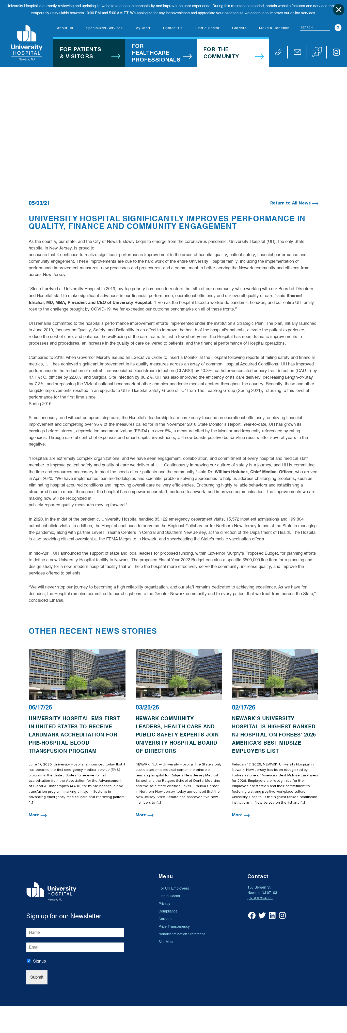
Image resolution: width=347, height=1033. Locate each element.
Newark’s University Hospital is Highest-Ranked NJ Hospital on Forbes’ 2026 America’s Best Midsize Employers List (274, 734)
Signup (39, 961)
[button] (317, 52)
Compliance (168, 911)
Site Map (166, 942)
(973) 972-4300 (260, 898)
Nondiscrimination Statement (182, 934)
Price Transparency (174, 926)
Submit (36, 977)
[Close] (338, 9)
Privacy (164, 904)
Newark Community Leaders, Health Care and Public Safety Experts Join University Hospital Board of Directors (177, 734)
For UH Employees (174, 888)
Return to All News (291, 203)
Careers (165, 919)
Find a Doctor (169, 896)
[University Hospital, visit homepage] (26, 43)
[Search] (338, 27)
